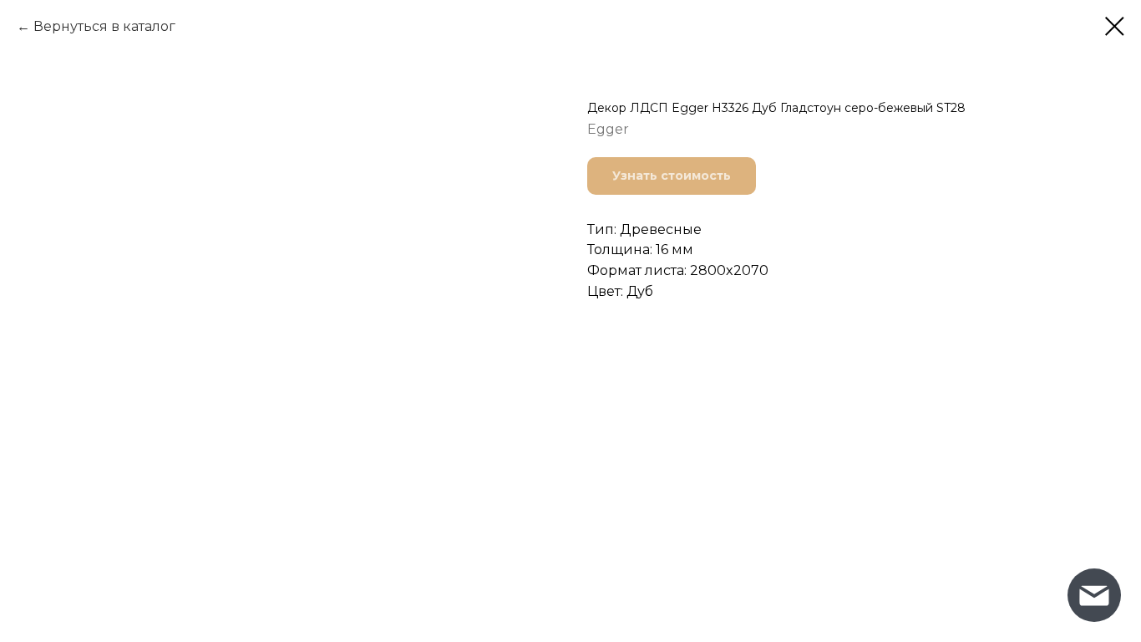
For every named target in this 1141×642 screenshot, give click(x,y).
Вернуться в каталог (104, 26)
